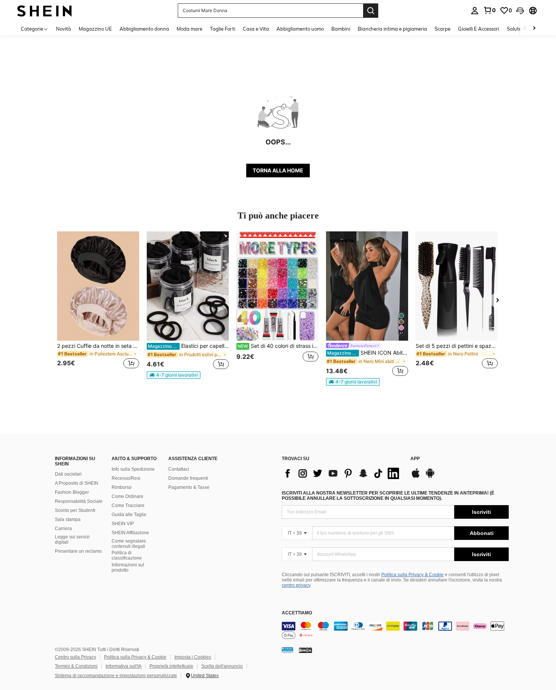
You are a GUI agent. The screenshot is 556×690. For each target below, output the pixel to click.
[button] (520, 10)
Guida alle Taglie (129, 514)
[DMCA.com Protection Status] (305, 650)
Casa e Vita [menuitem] (256, 29)
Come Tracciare (128, 505)
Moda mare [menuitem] (189, 29)
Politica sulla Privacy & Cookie (412, 574)
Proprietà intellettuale (171, 666)
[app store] (415, 476)
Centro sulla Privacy (75, 657)
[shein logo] (44, 10)
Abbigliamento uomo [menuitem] (300, 29)
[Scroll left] (525, 28)
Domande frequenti (188, 478)
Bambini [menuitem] (340, 29)
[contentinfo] (395, 631)
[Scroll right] (534, 28)
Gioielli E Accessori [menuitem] (478, 29)
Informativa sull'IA (123, 666)
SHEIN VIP (123, 523)
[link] (489, 10)
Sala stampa (68, 519)
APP (415, 458)
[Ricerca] (370, 10)
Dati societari (68, 474)
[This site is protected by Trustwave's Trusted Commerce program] (287, 650)
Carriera (63, 528)
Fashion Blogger (72, 492)
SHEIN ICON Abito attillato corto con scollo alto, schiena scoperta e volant (367, 353)
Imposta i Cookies (192, 657)
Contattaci (178, 469)
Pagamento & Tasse (189, 487)
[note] (173, 375)
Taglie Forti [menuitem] (222, 29)
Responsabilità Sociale (79, 501)
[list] (342, 473)
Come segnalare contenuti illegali (129, 543)
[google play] (430, 476)
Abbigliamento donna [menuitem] (144, 29)
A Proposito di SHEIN (76, 483)
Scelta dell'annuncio (222, 666)
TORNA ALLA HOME (278, 170)
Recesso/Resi (126, 478)
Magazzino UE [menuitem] (95, 29)
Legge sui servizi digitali (72, 539)
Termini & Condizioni (76, 666)
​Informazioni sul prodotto (128, 567)
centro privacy (296, 585)
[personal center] (474, 10)
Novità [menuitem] (63, 29)
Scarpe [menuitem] (442, 29)
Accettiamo (297, 613)
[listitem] (98, 304)
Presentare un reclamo (78, 551)
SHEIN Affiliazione (130, 532)
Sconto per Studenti (75, 510)
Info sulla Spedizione (133, 469)
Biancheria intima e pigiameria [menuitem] (392, 29)
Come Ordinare (127, 496)
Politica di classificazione (127, 555)
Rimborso (122, 487)
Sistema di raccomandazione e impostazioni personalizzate (116, 675)
